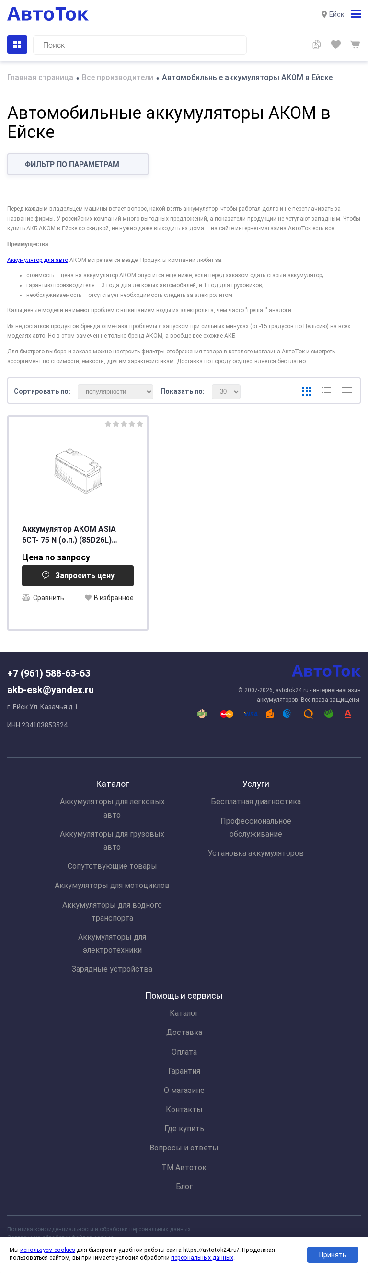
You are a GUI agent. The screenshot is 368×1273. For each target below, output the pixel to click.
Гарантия (184, 1071)
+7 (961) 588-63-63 (48, 673)
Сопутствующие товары (112, 866)
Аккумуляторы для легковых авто (112, 808)
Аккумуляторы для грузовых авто (112, 841)
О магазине (184, 1090)
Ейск (336, 14)
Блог (184, 1186)
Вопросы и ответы (184, 1147)
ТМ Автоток (184, 1167)
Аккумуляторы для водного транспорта (112, 911)
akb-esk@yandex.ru (50, 689)
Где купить (184, 1128)
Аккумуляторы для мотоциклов (112, 885)
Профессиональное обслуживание (255, 828)
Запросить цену (85, 575)
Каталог (184, 1013)
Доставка (184, 1032)
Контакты (184, 1109)
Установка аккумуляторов (256, 853)
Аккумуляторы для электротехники (112, 943)
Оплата (184, 1052)
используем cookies (47, 1250)
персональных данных (202, 1257)
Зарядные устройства (112, 969)
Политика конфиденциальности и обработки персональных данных (99, 1229)
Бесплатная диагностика (256, 801)
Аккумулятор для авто (37, 260)
